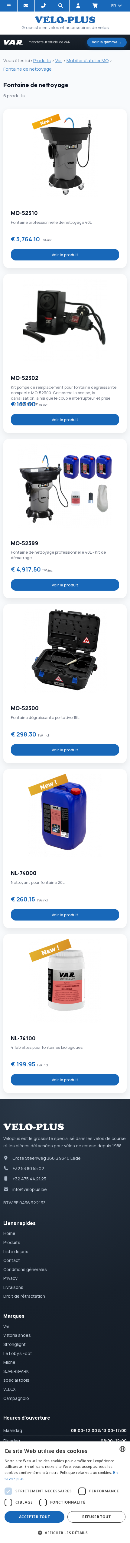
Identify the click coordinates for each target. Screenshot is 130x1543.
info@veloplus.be (29, 1189)
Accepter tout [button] (34, 1516)
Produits (42, 60)
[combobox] (122, 1449)
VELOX (9, 1389)
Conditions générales (25, 1269)
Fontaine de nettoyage (27, 69)
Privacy (10, 1278)
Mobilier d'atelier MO (88, 60)
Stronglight (14, 1344)
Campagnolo (16, 1398)
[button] (65, 1532)
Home (9, 1233)
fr (114, 5)
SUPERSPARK (16, 1371)
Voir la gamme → (107, 42)
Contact (11, 1260)
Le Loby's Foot (17, 1353)
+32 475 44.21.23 (29, 1179)
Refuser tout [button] (96, 1516)
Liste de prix (15, 1251)
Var (58, 60)
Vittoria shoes (17, 1335)
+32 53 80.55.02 (28, 1168)
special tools (16, 1380)
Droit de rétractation (24, 1296)
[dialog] (65, 1492)
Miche (9, 1362)
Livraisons (13, 1287)
